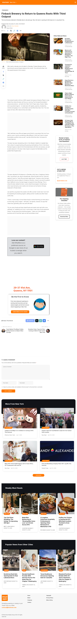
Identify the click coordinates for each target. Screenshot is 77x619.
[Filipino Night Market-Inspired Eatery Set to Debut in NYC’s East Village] (58, 95)
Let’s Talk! (64, 159)
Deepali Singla (45, 468)
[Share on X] (10, 30)
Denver (6, 570)
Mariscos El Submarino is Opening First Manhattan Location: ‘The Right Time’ (69, 54)
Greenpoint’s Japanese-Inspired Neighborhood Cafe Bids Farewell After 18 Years (69, 68)
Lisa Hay (66, 131)
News (24, 570)
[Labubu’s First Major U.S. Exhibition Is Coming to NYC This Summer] (20, 418)
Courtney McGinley (68, 46)
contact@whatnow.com (9, 607)
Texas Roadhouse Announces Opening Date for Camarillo (47, 575)
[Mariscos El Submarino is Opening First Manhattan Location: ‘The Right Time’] (58, 52)
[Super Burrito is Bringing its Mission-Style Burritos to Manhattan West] (58, 82)
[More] (20, 30)
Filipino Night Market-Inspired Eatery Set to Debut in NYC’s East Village (69, 95)
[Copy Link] (14, 30)
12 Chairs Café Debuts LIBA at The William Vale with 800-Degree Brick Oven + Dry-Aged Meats (69, 124)
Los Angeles (44, 570)
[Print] (17, 30)
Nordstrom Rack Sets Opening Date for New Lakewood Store (11, 575)
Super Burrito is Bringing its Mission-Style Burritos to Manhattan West (69, 83)
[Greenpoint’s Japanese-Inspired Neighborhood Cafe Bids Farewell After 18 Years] (58, 66)
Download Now (64, 216)
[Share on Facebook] (7, 30)
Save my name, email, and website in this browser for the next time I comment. (22, 387)
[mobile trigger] (75, 2)
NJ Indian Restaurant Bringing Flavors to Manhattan (69, 40)
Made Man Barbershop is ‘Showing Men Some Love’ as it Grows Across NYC (28, 521)
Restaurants (5, 10)
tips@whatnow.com (62, 180)
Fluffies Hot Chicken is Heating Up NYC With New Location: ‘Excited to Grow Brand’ (70, 109)
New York (7, 513)
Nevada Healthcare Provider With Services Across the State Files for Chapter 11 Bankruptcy (29, 577)
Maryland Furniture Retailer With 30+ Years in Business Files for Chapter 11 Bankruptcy (65, 577)
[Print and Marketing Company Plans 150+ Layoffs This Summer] (57, 451)
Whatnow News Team (10, 435)
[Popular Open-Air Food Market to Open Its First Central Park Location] (57, 418)
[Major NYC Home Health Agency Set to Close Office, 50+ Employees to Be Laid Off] (20, 451)
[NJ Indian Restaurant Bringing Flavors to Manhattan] (58, 40)
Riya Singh (67, 76)
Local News (8, 427)
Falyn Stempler (15, 26)
